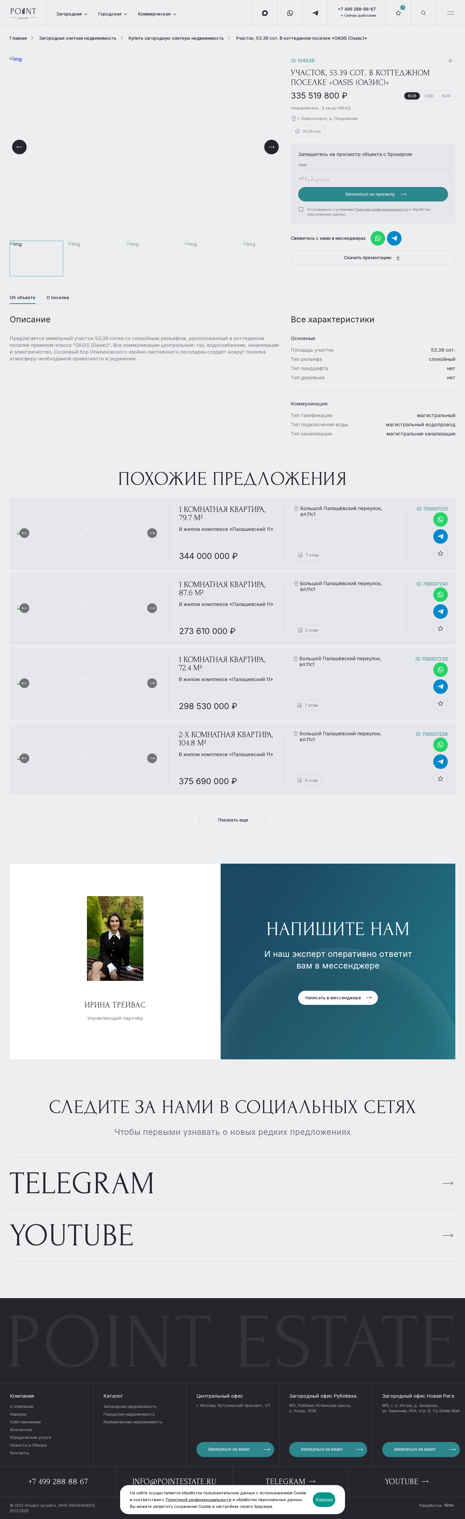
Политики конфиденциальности (381, 209)
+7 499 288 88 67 (58, 1481)
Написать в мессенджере (333, 997)
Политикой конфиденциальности (198, 1499)
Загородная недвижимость (130, 1406)
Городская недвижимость (129, 1414)
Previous (19, 147)
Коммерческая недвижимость (132, 1421)
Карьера (18, 1414)
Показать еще (233, 819)
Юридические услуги (30, 1437)
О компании (21, 1406)
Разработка (430, 1505)
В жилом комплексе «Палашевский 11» (226, 529)
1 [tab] (86, 529)
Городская (109, 13)
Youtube (72, 1235)
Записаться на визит (229, 1449)
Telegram (82, 1183)
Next (271, 147)
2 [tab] (88, 528)
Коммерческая (154, 13)
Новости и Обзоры (28, 1445)
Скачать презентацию (368, 257)
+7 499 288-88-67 (357, 9)
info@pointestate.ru (174, 1481)
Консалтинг (21, 1429)
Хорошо (324, 1499)
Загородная (69, 13)
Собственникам (25, 1421)
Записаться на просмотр (370, 194)
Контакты (19, 1452)
